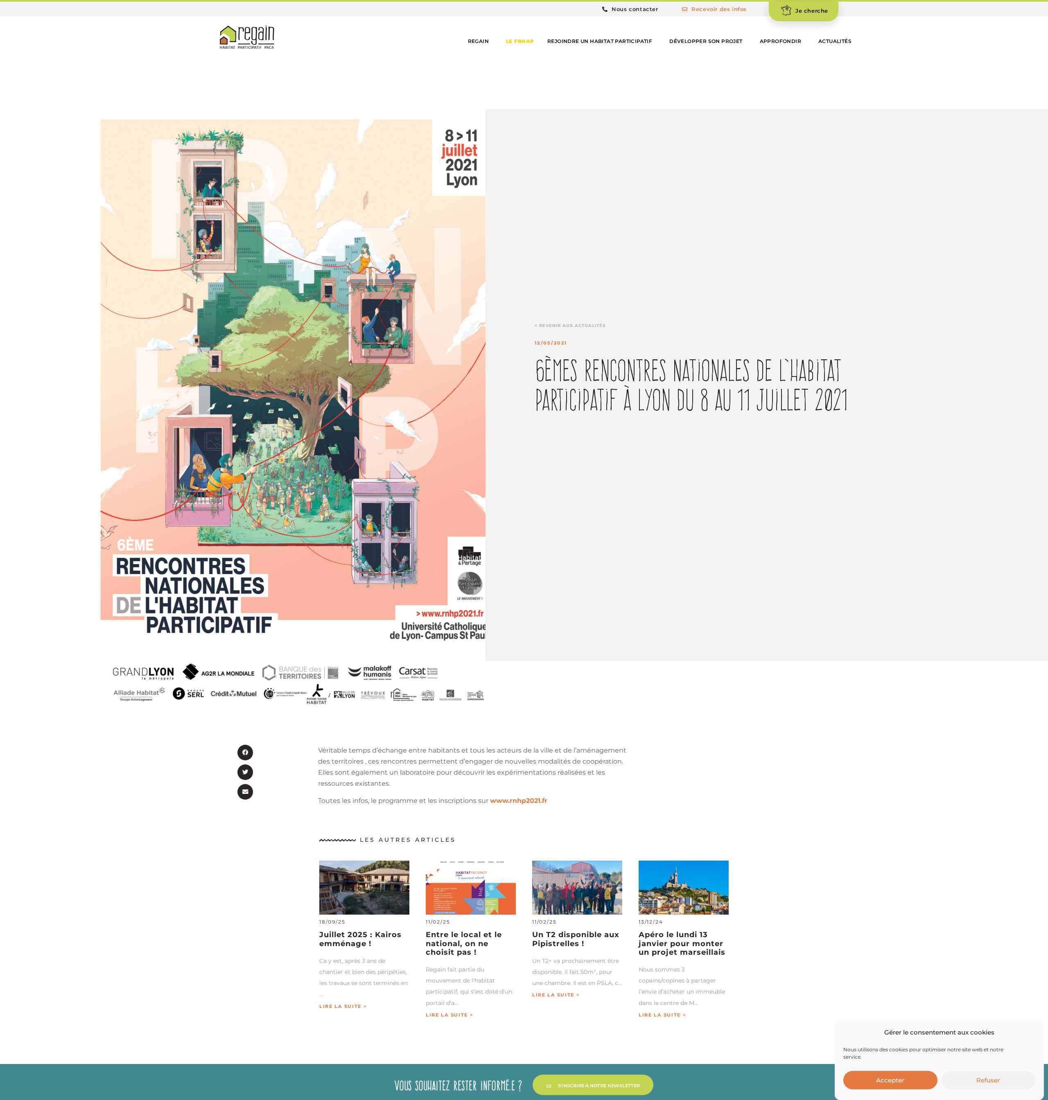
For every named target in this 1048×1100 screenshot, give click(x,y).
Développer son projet (705, 41)
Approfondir (780, 41)
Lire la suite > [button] (343, 1006)
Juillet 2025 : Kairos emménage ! (360, 938)
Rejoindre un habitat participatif (599, 41)
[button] (245, 752)
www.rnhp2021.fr (518, 801)
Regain (478, 41)
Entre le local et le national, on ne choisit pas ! (464, 943)
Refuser (988, 1080)
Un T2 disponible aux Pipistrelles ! (575, 938)
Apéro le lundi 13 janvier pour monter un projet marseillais (682, 943)
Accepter (890, 1080)
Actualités (835, 41)
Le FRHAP (520, 41)
